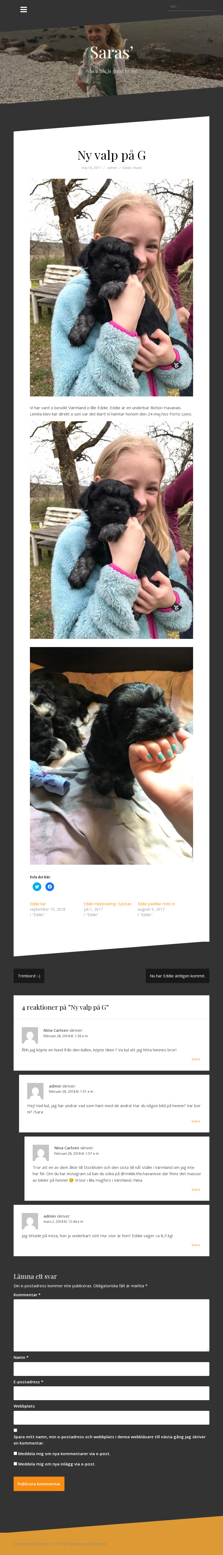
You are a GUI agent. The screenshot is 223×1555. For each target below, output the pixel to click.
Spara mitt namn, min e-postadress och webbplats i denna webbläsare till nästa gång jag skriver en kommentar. (110, 1440)
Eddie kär (38, 903)
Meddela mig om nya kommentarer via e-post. (64, 1453)
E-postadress (28, 1381)
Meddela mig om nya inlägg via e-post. (56, 1464)
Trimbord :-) (29, 975)
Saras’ (112, 51)
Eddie (127, 167)
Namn (21, 1357)
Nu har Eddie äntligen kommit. (177, 975)
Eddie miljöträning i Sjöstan (108, 903)
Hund (137, 167)
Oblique (75, 1543)
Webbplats (24, 1406)
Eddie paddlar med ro (156, 903)
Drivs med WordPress (33, 1543)
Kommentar (27, 1294)
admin (112, 167)
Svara (195, 1059)
